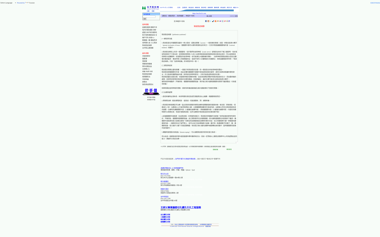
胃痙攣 (144, 61)
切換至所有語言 (375, 3)
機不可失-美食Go (148, 37)
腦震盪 (144, 58)
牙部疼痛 (145, 79)
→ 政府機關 (179, 16)
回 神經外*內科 (179, 21)
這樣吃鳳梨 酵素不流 (149, 27)
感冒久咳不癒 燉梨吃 (149, 32)
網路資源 (171, 16)
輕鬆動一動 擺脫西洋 (149, 40)
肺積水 (144, 82)
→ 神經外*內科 (188, 16)
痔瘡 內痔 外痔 (147, 71)
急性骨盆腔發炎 (147, 84)
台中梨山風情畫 (147, 48)
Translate (32, 3)
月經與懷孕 (146, 56)
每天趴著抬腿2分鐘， (149, 30)
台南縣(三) (146, 69)
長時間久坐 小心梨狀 (149, 43)
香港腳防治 (146, 77)
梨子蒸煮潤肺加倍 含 (149, 35)
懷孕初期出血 (147, 66)
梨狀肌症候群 (147, 45)
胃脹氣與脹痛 (147, 64)
